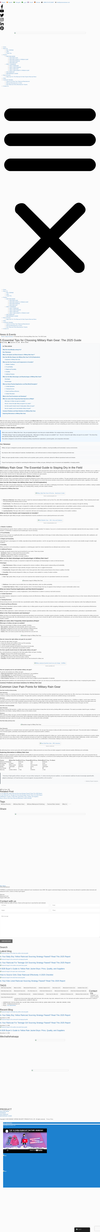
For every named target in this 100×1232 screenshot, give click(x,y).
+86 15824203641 (11, 1005)
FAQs (4, 78)
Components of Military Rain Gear (12, 359)
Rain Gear (56, 987)
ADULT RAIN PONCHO (15, 67)
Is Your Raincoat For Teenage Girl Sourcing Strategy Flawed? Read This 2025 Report (21, 795)
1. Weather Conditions (10, 364)
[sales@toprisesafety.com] (3, 1127)
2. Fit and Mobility (9, 366)
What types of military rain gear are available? (15, 401)
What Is (64, 804)
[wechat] (3, 1169)
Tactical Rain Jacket (53, 804)
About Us (5, 48)
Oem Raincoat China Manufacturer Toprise (16, 84)
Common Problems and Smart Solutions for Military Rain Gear (19, 411)
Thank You (9, 53)
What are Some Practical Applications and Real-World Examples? (20, 384)
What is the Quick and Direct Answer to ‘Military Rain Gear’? (19, 354)
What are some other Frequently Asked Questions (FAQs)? (18, 398)
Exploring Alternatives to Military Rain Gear (14, 413)
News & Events (7, 75)
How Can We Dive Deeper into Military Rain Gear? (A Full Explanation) (21, 357)
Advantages (7, 379)
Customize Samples (8, 79)
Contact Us (6, 86)
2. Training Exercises (9, 388)
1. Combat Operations (10, 386)
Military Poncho (6, 804)
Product (5, 54)
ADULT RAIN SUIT (14, 68)
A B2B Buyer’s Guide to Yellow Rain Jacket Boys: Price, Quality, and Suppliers (19, 796)
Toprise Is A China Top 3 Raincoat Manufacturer (18, 81)
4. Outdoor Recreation (10, 393)
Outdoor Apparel (44, 987)
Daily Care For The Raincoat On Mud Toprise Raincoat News (21, 76)
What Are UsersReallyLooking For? (12, 349)
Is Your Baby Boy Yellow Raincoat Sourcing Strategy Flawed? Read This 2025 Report (21, 793)
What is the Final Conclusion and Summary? (14, 396)
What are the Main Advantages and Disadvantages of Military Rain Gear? (22, 376)
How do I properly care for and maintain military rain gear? (18, 408)
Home (4, 47)
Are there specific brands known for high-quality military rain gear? (20, 406)
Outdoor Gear (82, 987)
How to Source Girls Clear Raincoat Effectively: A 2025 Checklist (16, 798)
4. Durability (7, 371)
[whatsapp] (3, 1185)
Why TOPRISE (10, 50)
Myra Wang (3, 885)
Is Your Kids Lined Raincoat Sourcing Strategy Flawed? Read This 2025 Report (32, 981)
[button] (50, 188)
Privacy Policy (49, 1119)
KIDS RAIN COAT (13, 58)
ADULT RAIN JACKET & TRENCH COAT (19, 70)
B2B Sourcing (6, 987)
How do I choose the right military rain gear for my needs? (18, 403)
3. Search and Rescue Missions (12, 391)
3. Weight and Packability (10, 369)
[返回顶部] (3, 1186)
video (7, 51)
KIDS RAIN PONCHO (14, 61)
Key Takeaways (7, 352)
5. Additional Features (10, 374)
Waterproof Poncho (30, 987)
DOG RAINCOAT (10, 72)
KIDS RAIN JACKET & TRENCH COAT (18, 59)
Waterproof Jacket (69, 987)
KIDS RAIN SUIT (13, 62)
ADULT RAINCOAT (14, 65)
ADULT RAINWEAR (11, 64)
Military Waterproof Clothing (35, 804)
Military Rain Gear (19, 804)
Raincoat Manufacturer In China (14, 83)
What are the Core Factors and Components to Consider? (18, 362)
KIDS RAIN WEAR (10, 56)
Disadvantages (8, 381)
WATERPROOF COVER (12, 73)
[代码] (3, 1154)
